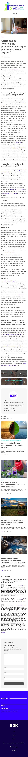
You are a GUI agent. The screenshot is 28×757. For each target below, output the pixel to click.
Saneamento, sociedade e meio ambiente (13, 380)
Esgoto (3, 705)
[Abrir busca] (16, 14)
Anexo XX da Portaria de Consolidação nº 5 (12, 334)
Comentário (6, 653)
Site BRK (14, 750)
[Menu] (14, 14)
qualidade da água (9, 252)
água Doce (7, 605)
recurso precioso (14, 69)
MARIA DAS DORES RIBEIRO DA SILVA (10, 599)
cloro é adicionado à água (8, 281)
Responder (3, 597)
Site (5, 677)
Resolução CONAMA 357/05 (17, 189)
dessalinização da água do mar (17, 148)
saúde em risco (18, 142)
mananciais (20, 294)
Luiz (6, 585)
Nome (5, 667)
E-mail (5, 672)
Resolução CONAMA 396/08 (10, 193)
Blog (14, 731)
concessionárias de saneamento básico (12, 346)
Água (2, 440)
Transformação (4, 708)
